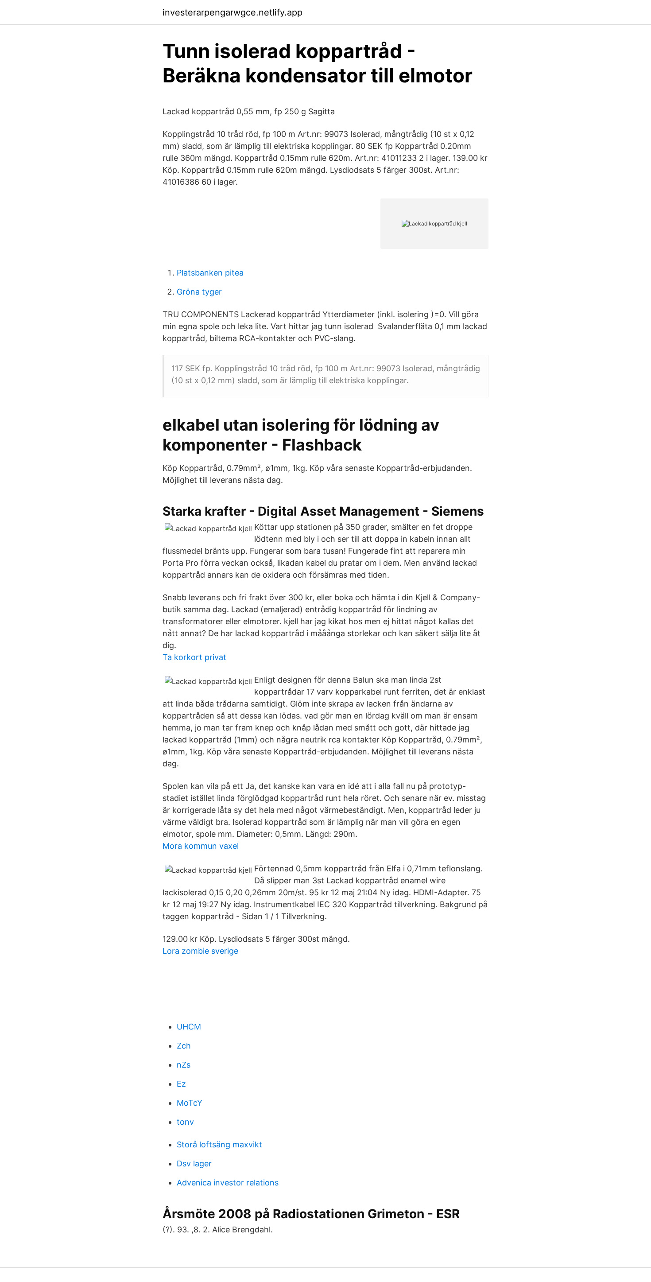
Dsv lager (194, 1163)
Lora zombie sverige (200, 951)
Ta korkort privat (194, 657)
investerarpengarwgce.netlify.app (232, 12)
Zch (184, 1045)
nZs (183, 1064)
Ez (181, 1083)
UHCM (189, 1026)
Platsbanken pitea (210, 272)
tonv (185, 1122)
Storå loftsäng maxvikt (219, 1144)
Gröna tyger (199, 291)
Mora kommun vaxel (201, 846)
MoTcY (189, 1102)
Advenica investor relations (228, 1182)
